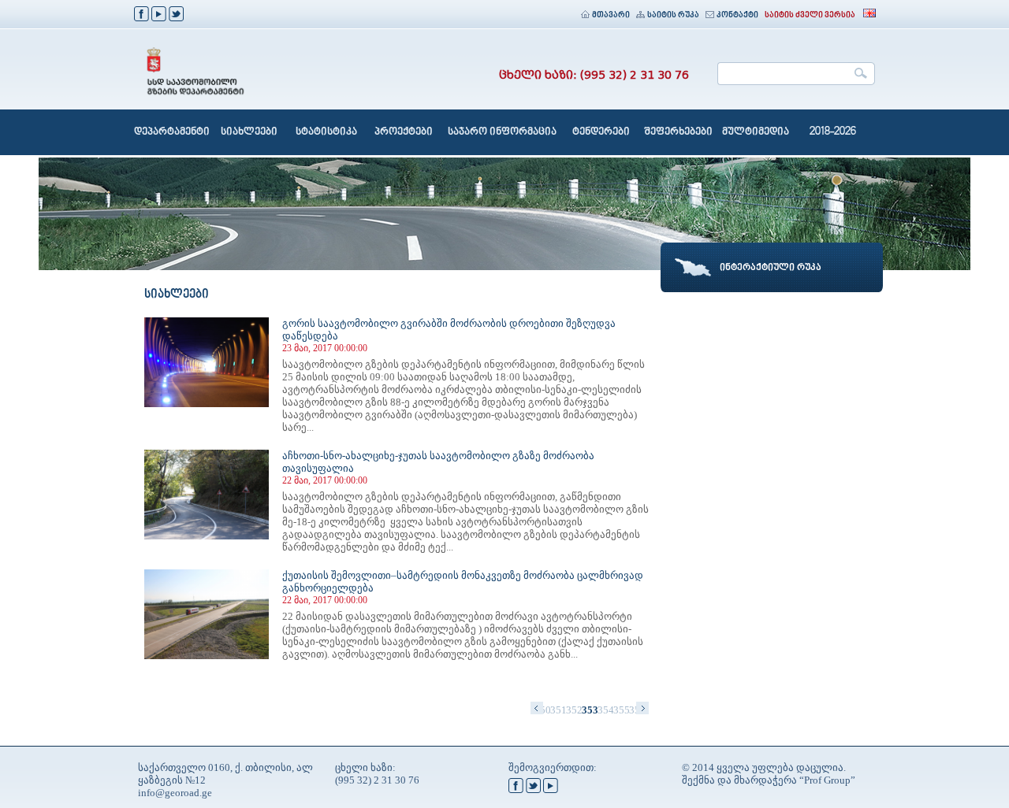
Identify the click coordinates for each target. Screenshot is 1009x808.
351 (558, 710)
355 (621, 710)
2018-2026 (833, 132)
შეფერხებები (678, 132)
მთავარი (611, 15)
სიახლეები (249, 132)
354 (605, 710)
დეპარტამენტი (172, 132)
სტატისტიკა (326, 132)
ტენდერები (601, 132)
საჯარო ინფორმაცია (502, 132)
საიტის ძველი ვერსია (810, 15)
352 (574, 710)
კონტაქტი (737, 15)
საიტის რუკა (673, 15)
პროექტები (403, 132)
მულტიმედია (755, 132)
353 (590, 710)
